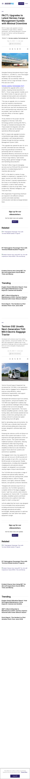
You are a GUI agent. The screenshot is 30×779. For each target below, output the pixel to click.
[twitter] (15, 49)
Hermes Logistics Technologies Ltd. (18, 38)
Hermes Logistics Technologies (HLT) (13, 86)
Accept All (15, 776)
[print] (27, 49)
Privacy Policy (24, 772)
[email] (20, 49)
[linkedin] (12, 49)
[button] (3, 4)
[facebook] (10, 49)
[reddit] (17, 49)
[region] (15, 773)
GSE (2, 11)
